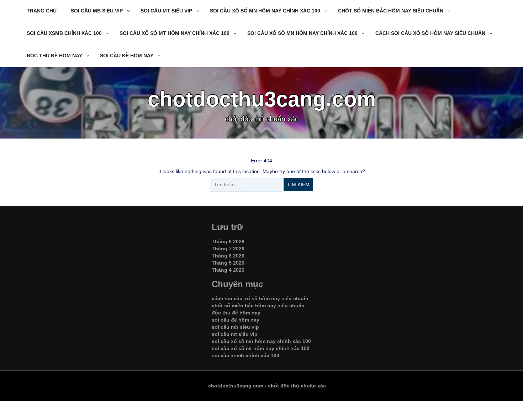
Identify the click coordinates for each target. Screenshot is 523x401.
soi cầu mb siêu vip (97, 11)
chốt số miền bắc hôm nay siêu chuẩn (390, 11)
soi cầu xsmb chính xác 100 (64, 33)
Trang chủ (42, 11)
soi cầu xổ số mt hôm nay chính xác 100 (174, 33)
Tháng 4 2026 (228, 270)
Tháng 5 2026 (228, 263)
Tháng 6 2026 (228, 256)
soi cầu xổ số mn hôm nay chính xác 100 (265, 11)
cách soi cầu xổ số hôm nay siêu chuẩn (430, 33)
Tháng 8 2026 (228, 241)
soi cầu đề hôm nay (126, 55)
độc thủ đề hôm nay (54, 55)
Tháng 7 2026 (228, 248)
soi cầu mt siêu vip (166, 11)
